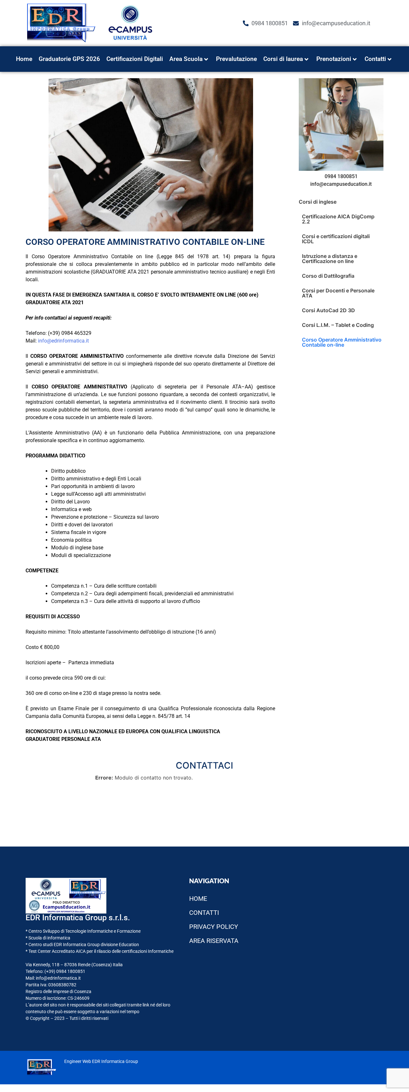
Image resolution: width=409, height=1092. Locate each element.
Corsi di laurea (283, 59)
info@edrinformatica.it (63, 341)
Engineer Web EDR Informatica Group (101, 1061)
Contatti (375, 59)
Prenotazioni (333, 59)
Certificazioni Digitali (134, 59)
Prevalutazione (236, 59)
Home (24, 59)
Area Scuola (186, 59)
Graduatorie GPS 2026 (69, 59)
